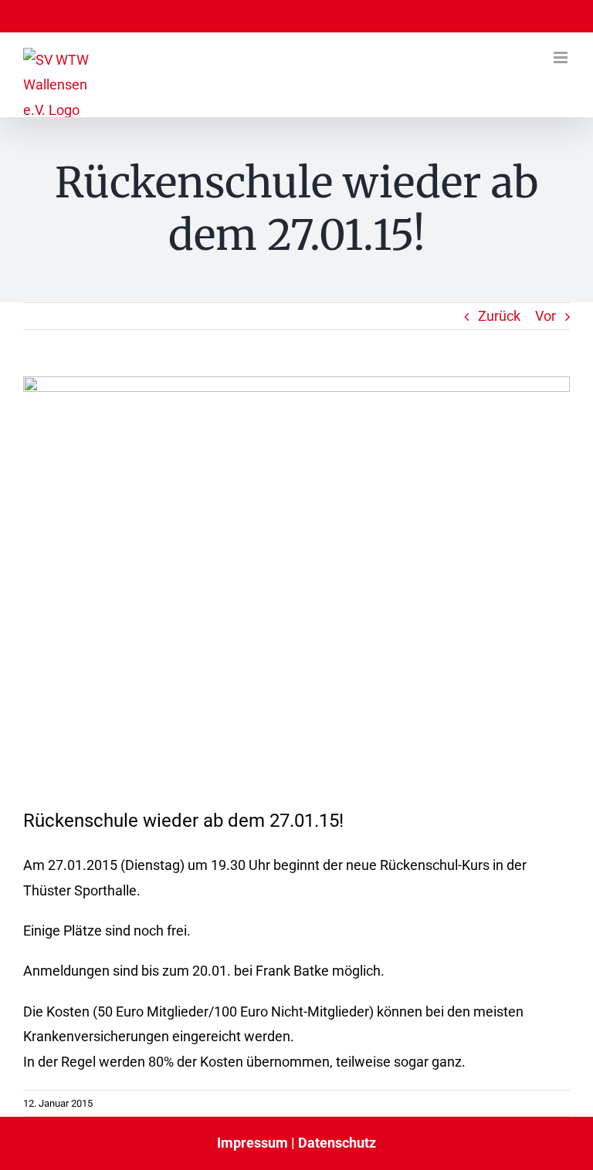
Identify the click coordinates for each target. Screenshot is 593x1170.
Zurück (499, 316)
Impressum (252, 1143)
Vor (545, 316)
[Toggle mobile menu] (562, 57)
